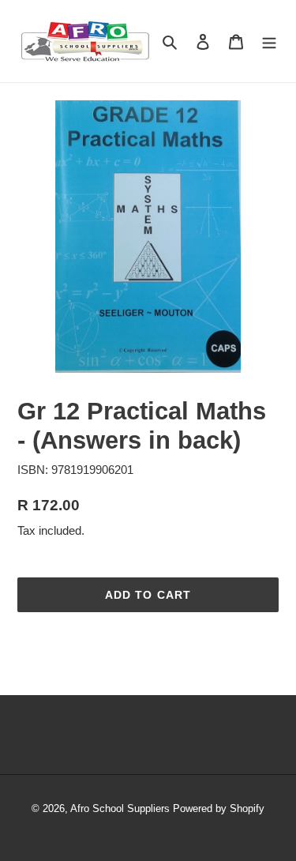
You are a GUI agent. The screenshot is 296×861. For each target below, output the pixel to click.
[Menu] (269, 41)
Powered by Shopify (218, 808)
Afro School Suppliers (120, 808)
